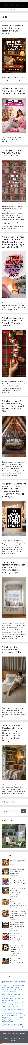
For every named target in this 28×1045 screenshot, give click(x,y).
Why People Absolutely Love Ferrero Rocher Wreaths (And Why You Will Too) (13, 322)
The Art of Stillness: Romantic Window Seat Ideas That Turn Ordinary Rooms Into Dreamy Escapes (13, 567)
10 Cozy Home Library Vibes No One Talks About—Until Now (13, 153)
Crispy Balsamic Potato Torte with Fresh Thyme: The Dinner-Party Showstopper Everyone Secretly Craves (17, 949)
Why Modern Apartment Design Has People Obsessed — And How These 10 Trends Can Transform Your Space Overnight (14, 490)
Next (14, 802)
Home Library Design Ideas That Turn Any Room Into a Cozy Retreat (12, 29)
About (11, 1036)
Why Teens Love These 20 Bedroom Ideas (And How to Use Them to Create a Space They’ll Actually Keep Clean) (13, 241)
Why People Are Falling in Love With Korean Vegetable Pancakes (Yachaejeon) (13, 1025)
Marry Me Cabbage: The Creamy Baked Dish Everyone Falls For (17, 871)
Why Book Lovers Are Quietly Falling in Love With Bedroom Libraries (13, 91)
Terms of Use (6, 1033)
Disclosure (22, 1033)
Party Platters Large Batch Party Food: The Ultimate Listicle (17, 862)
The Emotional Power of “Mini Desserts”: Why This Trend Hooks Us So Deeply (17, 881)
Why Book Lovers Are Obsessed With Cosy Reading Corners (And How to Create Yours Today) (13, 406)
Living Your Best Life (14, 4)
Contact (6, 1036)
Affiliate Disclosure (19, 1036)
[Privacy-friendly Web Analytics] (3, 1044)
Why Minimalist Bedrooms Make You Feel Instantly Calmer (12, 649)
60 (10, 802)
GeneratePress (14, 1040)
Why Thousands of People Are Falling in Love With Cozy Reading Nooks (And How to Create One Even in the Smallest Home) (12, 733)
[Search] (23, 811)
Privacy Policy (14, 1033)
